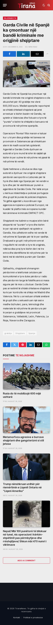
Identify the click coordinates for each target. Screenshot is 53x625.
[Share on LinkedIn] (23, 54)
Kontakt (16, 617)
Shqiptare (20, 333)
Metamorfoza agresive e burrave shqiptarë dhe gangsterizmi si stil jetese (23, 440)
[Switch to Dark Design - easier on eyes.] (44, 5)
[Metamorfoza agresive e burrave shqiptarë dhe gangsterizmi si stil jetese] (26, 420)
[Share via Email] (37, 54)
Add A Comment (26, 560)
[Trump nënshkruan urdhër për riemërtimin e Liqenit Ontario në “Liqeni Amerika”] (26, 466)
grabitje (8, 333)
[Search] (48, 5)
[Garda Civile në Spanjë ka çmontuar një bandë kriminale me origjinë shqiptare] (26, 74)
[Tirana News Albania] (26, 5)
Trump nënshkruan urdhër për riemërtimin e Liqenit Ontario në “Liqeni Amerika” (22, 487)
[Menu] (5, 5)
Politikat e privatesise (33, 617)
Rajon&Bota (10, 18)
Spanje (32, 333)
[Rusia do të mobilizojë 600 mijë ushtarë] (26, 376)
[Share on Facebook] (9, 54)
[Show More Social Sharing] (47, 54)
